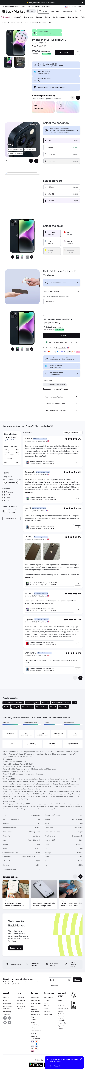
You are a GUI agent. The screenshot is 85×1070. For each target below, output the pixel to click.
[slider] (4, 482)
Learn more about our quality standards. (41, 809)
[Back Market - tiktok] (9, 1018)
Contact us (20, 997)
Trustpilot (6, 1014)
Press (5, 1000)
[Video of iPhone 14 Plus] (19, 62)
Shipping (20, 1003)
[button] (21, 37)
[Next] (31, 257)
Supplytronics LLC (61, 348)
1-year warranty (35, 1000)
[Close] (82, 2)
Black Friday (48, 1014)
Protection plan (36, 1003)
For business (67, 11)
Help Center (21, 1000)
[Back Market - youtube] (5, 1022)
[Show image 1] (6, 160)
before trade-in (45, 51)
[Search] (28, 11)
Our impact (7, 1003)
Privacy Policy (62, 1023)
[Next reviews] (80, 678)
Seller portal (34, 1028)
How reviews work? (12, 463)
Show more (29, 492)
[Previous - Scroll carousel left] (72, 98)
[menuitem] (28, 17)
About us (6, 997)
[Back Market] (13, 11)
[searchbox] (32, 11)
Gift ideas (47, 1011)
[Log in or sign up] (76, 11)
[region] (55, 107)
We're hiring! (7, 1012)
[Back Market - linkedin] (9, 1022)
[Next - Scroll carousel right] (78, 98)
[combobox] (61, 291)
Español (80, 6)
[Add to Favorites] (77, 52)
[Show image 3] (27, 257)
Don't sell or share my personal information (61, 1017)
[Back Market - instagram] (5, 1018)
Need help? (55, 11)
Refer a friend (35, 997)
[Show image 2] (22, 257)
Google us (12, 941)
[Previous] (12, 257)
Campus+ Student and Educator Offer (35, 1011)
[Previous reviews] (75, 678)
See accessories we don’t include (55, 389)
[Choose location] (68, 6)
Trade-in (33, 1006)
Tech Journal (48, 997)
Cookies (60, 1011)
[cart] (80, 11)
